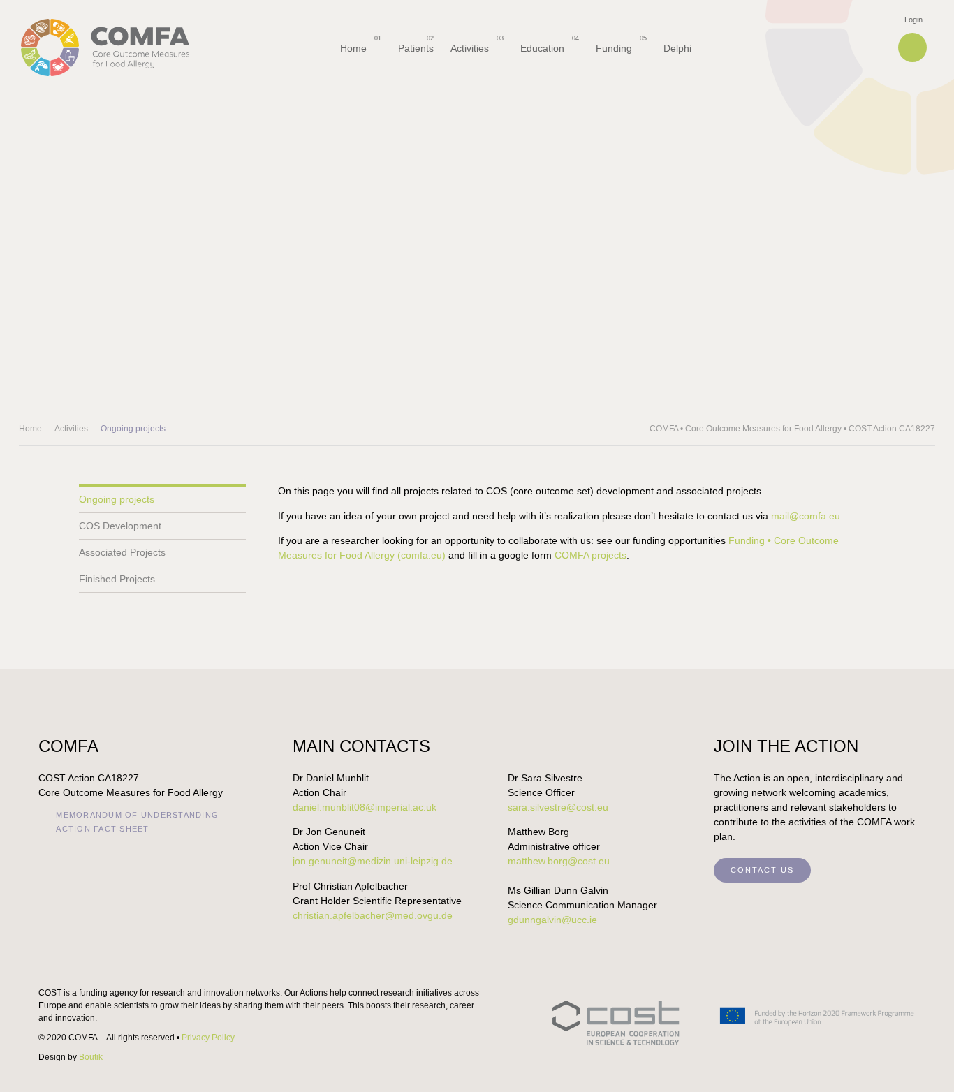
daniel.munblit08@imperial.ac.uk (364, 807)
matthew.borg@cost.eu (559, 860)
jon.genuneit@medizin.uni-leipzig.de (373, 860)
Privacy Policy (208, 1037)
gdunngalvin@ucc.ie (552, 919)
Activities (71, 429)
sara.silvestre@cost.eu (558, 807)
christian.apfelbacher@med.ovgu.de (373, 915)
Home (30, 429)
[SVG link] (734, 1023)
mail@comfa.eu (805, 516)
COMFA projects (590, 555)
